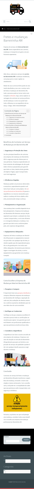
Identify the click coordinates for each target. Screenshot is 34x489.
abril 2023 (9, 461)
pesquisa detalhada (23, 293)
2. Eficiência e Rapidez (13, 119)
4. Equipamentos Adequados (15, 123)
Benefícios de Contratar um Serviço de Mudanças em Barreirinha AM (16, 114)
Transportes (9, 471)
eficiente (12, 96)
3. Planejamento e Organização (15, 121)
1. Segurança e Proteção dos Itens (16, 117)
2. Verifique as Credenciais (14, 131)
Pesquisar (6, 436)
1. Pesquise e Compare (13, 129)
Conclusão (8, 135)
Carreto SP (10, 481)
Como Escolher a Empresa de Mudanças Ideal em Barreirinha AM (16, 126)
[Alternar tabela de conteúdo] (27, 111)
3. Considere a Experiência (14, 133)
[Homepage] (17, 10)
